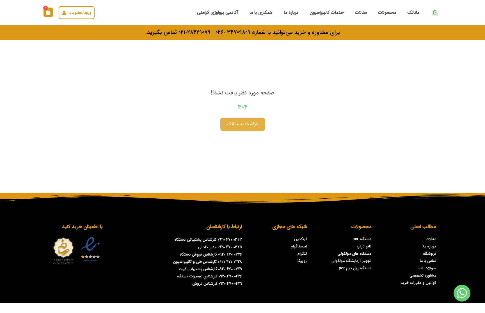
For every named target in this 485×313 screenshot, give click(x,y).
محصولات (387, 12)
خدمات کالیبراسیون (327, 12)
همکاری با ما (261, 12)
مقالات (361, 12)
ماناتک (413, 12)
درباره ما (291, 12)
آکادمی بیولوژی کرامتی (217, 12)
